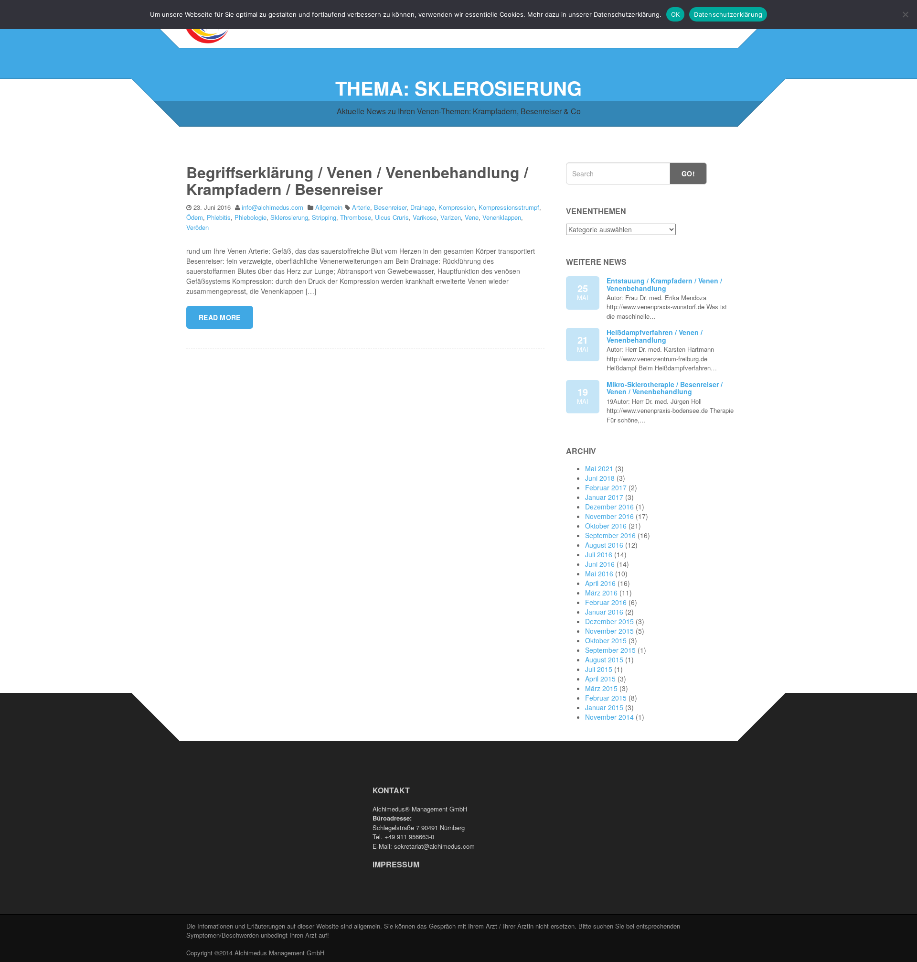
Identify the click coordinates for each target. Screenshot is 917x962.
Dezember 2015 (609, 621)
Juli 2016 (598, 554)
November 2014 (609, 717)
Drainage (422, 207)
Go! (688, 173)
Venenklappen (501, 217)
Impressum (396, 864)
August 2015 (604, 659)
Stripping (324, 217)
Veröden (197, 227)
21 (582, 343)
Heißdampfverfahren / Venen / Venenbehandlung (655, 335)
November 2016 (609, 516)
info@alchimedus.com (272, 207)
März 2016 (601, 592)
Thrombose (355, 217)
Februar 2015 (606, 698)
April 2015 (600, 678)
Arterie (361, 207)
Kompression (456, 207)
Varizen (450, 217)
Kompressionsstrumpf (509, 207)
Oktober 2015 (606, 640)
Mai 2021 (599, 468)
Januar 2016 (604, 611)
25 (582, 291)
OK (675, 14)
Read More (220, 317)
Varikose (425, 217)
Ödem (194, 217)
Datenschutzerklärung (728, 14)
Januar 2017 (604, 497)
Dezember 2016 (609, 506)
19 (582, 395)
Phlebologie (251, 217)
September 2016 (610, 535)
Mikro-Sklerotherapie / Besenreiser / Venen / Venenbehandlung (665, 387)
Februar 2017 (606, 487)
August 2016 (604, 545)
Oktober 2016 (606, 525)
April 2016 (600, 583)
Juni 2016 (600, 564)
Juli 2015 (598, 669)
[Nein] (905, 14)
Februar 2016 (606, 602)
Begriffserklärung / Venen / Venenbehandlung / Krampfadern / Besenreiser (357, 180)
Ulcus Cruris (392, 217)
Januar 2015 (604, 707)
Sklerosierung (289, 217)
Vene (472, 217)
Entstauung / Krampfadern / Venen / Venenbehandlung (664, 284)
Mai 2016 (599, 573)
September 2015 (610, 650)
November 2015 (609, 631)
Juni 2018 (600, 478)
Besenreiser (390, 207)
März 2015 (601, 688)
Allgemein (328, 207)
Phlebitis (219, 217)
